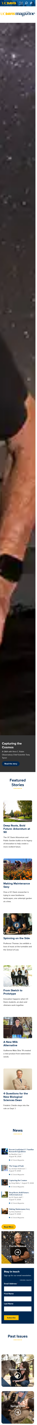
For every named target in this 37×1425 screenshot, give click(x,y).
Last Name (8, 1303)
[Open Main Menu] (21, 3)
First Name (9, 1293)
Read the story (10, 763)
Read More (8, 1226)
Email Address (11, 1283)
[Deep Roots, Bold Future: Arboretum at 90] (5, 1192)
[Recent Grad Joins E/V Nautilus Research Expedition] (5, 1149)
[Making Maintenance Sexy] (5, 1209)
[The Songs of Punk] (5, 1166)
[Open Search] (26, 3)
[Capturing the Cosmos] (5, 1180)
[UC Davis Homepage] (9, 3)
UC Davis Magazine (17, 1160)
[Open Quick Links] (31, 3)
